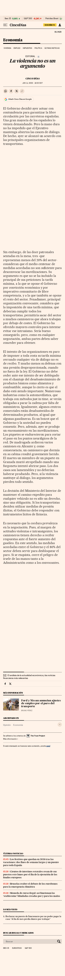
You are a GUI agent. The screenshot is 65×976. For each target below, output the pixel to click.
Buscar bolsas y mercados (18, 933)
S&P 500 (28, 18)
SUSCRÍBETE (50, 25)
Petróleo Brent (51, 18)
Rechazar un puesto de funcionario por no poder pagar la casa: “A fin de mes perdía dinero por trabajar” (33, 917)
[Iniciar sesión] (60, 25)
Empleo (17, 48)
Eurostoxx (17, 948)
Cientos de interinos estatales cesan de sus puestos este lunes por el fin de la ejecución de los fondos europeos (30, 874)
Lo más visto (10, 909)
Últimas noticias (51, 48)
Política (38, 48)
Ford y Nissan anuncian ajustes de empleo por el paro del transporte (41, 703)
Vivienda (7, 48)
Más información (10, 739)
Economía (12, 40)
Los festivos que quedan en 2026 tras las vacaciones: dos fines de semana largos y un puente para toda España (31, 862)
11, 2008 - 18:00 (32, 83)
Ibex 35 (8, 18)
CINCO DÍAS (33, 78)
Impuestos (27, 48)
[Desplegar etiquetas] (60, 724)
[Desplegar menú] (5, 25)
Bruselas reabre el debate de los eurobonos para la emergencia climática (30, 885)
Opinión (7, 725)
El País (58, 32)
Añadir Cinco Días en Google (20, 99)
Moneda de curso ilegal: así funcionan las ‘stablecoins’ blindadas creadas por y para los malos (31, 894)
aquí (48, 746)
